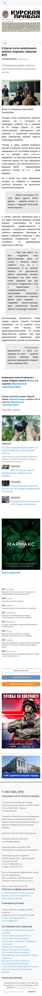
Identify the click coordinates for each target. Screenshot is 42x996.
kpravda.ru (29, 881)
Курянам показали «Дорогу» (13, 601)
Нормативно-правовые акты (14, 947)
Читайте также (11, 409)
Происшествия (11, 612)
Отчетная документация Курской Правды (20, 966)
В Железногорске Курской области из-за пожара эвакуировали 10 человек (21, 488)
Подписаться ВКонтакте (21, 677)
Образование (23, 59)
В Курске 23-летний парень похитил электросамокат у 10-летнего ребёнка (17, 616)
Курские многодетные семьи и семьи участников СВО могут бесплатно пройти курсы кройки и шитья (21, 645)
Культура (10, 598)
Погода (9, 631)
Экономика (10, 589)
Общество (9, 605)
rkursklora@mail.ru (10, 921)
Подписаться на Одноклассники (21, 684)
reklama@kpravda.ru (17, 918)
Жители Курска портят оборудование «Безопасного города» (18, 473)
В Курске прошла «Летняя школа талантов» (19, 608)
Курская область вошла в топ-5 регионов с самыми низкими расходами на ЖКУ (19, 593)
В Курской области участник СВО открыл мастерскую (25, 503)
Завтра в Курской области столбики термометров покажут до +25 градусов (17, 635)
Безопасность (10, 622)
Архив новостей (21, 671)
